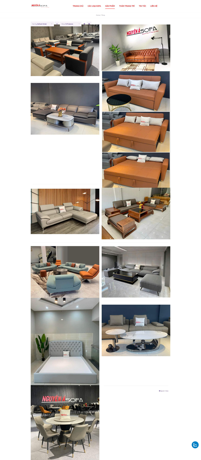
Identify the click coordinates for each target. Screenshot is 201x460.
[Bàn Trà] (136, 330)
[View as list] (89, 24)
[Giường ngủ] (65, 344)
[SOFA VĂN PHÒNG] (65, 50)
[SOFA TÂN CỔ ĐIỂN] (136, 50)
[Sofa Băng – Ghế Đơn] (65, 272)
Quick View (164, 391)
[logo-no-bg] (40, 3)
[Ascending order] (57, 24)
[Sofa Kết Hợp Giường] (136, 132)
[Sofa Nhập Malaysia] (65, 109)
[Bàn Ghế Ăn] (65, 423)
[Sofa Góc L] (65, 211)
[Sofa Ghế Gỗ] (136, 213)
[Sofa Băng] (136, 272)
